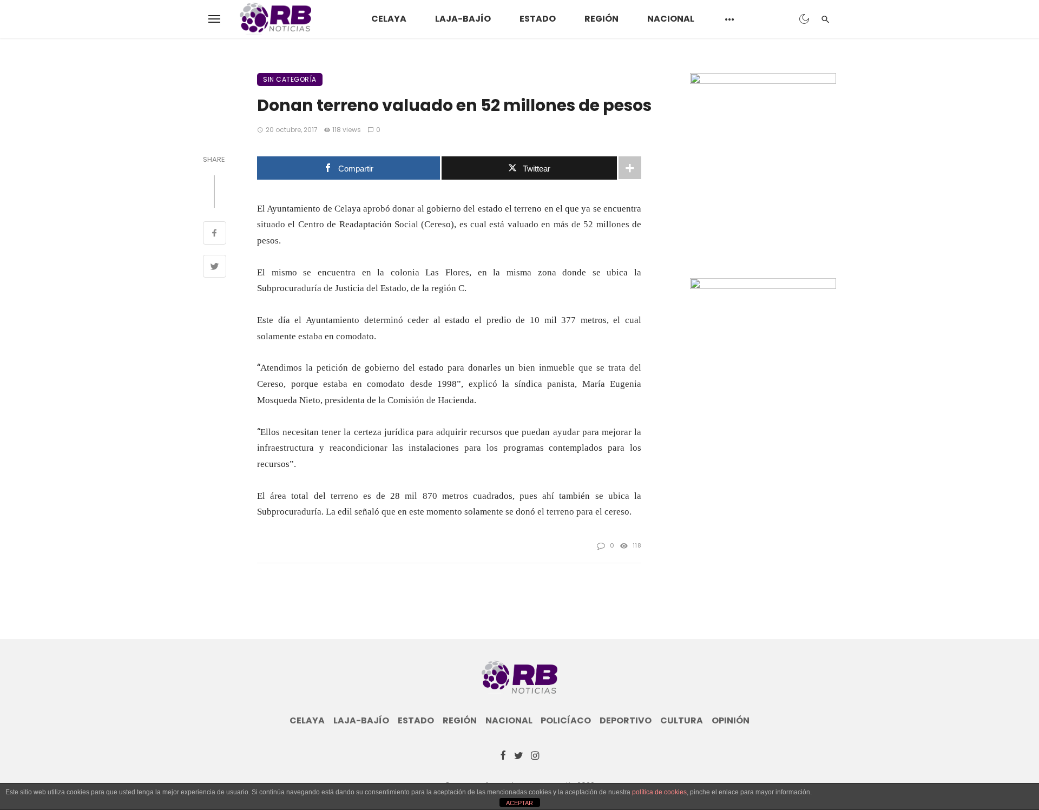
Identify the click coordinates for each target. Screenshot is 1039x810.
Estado (538, 18)
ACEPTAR (519, 803)
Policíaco (566, 721)
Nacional (670, 18)
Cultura (681, 721)
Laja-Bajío (463, 18)
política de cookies (659, 792)
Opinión (730, 721)
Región (601, 18)
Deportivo (626, 721)
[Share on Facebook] (214, 234)
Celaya (388, 18)
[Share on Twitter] (214, 268)
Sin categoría (290, 79)
